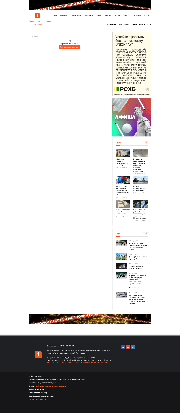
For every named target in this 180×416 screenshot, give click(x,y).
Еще (125, 15)
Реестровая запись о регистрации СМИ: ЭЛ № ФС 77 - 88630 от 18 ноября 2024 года (77, 362)
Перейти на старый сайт (38, 399)
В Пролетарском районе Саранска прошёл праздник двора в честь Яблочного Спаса (139, 214)
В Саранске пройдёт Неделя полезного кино (139, 188)
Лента (55, 15)
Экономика (89, 15)
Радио (120, 24)
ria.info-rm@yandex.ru (42, 386)
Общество (63, 15)
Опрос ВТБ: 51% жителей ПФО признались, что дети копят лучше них (122, 190)
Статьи (117, 15)
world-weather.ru (35, 25)
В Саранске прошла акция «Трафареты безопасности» (123, 212)
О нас (149, 24)
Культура (108, 15)
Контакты (142, 24)
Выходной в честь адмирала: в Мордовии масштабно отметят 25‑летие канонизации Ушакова (137, 299)
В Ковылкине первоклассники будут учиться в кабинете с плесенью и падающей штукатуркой (139, 165)
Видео (99, 15)
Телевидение (111, 24)
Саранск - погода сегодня (40, 21)
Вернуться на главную (69, 47)
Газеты (126, 24)
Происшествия (76, 15)
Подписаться (137, 15)
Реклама (134, 24)
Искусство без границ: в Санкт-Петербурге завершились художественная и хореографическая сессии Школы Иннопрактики (137, 282)
